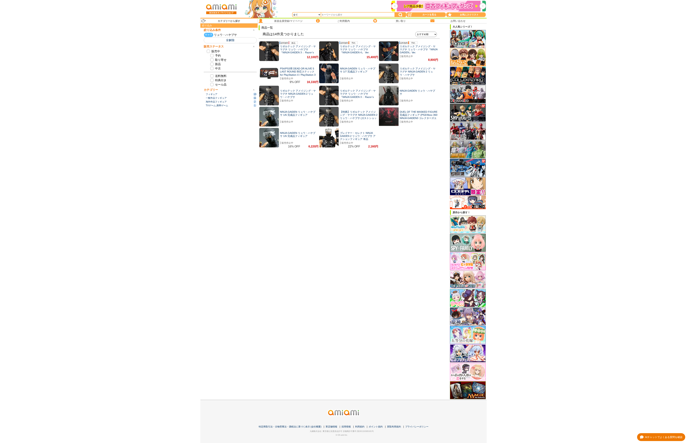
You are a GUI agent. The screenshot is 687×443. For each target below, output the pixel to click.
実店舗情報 (331, 426)
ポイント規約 (376, 426)
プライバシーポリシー (416, 426)
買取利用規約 (394, 426)
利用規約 (359, 426)
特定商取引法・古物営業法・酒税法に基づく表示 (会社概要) (290, 426)
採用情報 (346, 426)
